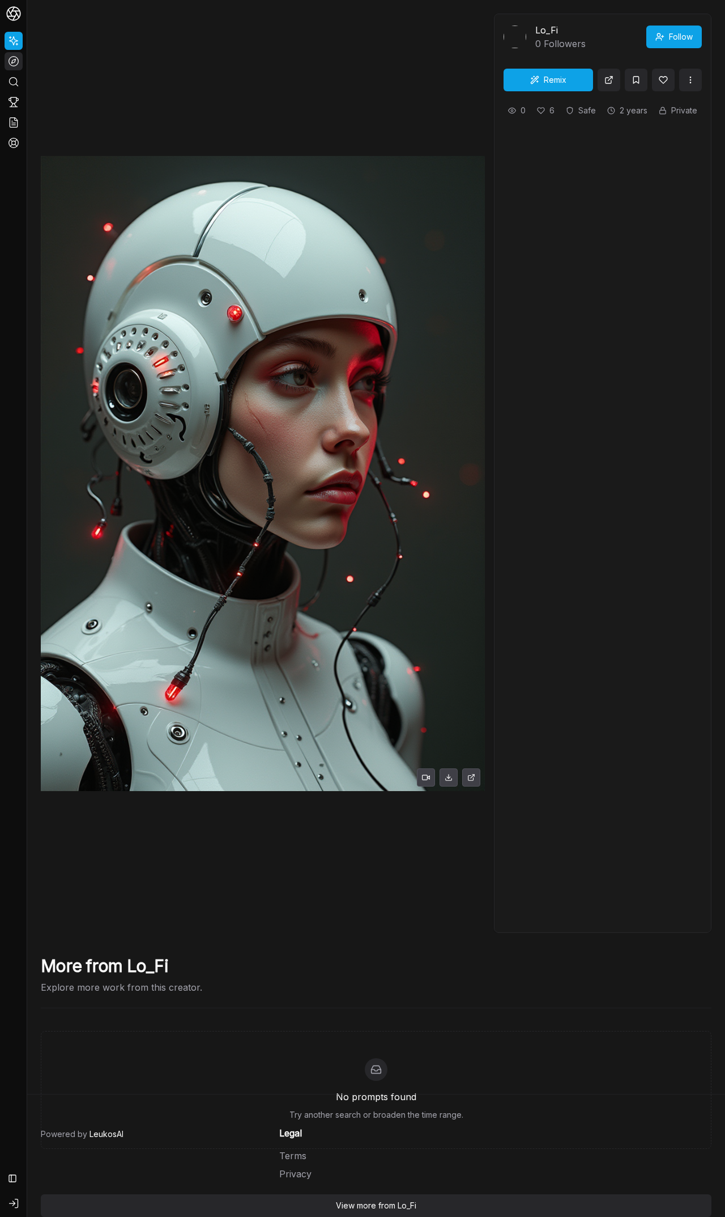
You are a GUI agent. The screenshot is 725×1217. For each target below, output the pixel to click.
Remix (555, 79)
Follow (681, 36)
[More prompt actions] (690, 80)
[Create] (14, 41)
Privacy (295, 1174)
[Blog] (14, 122)
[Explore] (14, 61)
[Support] (14, 143)
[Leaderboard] (14, 102)
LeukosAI (106, 1134)
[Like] (663, 80)
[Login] (14, 1203)
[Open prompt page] (609, 80)
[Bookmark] (636, 80)
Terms (292, 1155)
